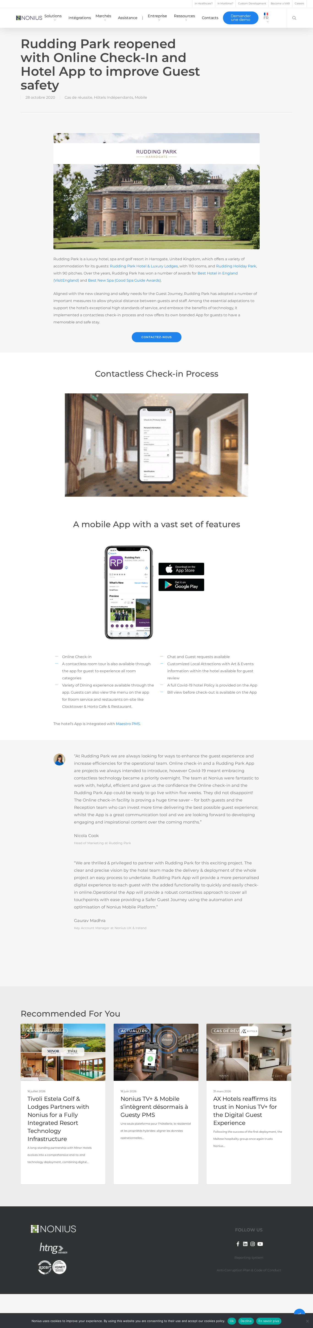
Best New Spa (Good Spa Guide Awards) (124, 280)
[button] (156, 337)
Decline (246, 1321)
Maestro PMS (128, 724)
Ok (232, 1321)
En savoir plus (268, 1321)
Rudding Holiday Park (236, 266)
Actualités (134, 1031)
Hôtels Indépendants (113, 97)
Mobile (141, 97)
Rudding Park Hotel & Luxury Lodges (144, 266)
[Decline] (307, 1321)
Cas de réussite (78, 97)
